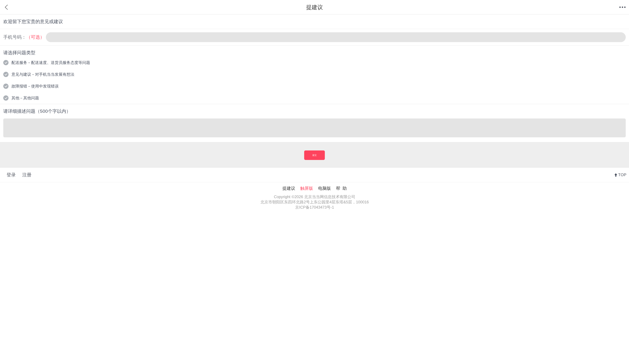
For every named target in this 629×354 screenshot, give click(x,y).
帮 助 (341, 188)
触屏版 (306, 188)
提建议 (288, 188)
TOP (622, 175)
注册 (26, 174)
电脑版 (324, 188)
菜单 (622, 7)
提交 (314, 155)
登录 (11, 174)
